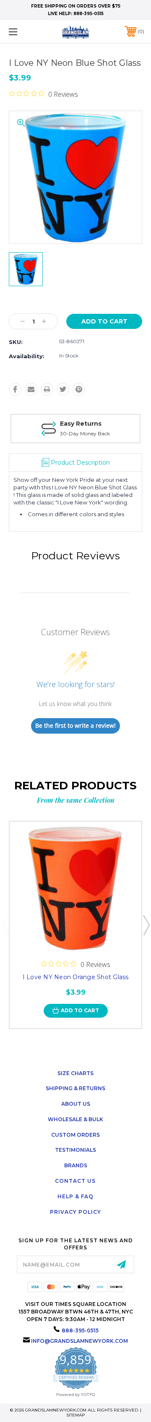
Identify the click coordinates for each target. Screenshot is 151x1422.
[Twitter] (63, 389)
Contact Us (75, 1181)
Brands (75, 1165)
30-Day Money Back (85, 433)
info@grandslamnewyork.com (79, 1341)
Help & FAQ (75, 1196)
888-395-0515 (88, 13)
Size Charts (75, 1073)
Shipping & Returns (75, 1088)
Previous (5, 924)
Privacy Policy (75, 1212)
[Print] (47, 389)
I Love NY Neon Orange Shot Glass (76, 977)
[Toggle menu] (22, 31)
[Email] (31, 389)
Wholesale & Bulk (75, 1119)
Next (146, 924)
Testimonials (75, 1150)
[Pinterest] (79, 389)
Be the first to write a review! (75, 725)
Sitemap (75, 1415)
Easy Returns (81, 423)
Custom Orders (75, 1135)
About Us (75, 1104)
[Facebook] (15, 389)
